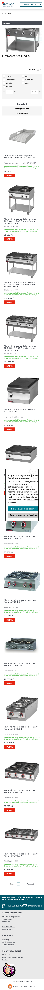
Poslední (30, 884)
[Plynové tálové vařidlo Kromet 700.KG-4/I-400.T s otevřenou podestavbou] (22, 342)
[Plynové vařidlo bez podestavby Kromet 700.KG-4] (22, 596)
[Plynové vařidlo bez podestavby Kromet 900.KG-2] (22, 723)
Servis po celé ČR (8, 942)
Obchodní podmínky (10, 955)
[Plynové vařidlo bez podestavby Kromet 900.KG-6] (22, 850)
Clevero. (16, 986)
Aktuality (5, 939)
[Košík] (36, 4)
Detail (9, 175)
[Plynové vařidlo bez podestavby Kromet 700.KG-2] (22, 532)
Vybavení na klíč (8, 944)
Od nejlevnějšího (22, 109)
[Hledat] (32, 4)
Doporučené (22, 104)
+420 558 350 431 (15, 906)
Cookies (5, 960)
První (12, 884)
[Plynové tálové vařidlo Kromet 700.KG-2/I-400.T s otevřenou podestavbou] (22, 215)
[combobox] (39, 69)
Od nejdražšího (22, 113)
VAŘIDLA (8, 14)
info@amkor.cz (35, 906)
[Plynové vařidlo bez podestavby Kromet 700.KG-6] (22, 659)
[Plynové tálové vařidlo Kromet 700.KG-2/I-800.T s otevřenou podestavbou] (22, 278)
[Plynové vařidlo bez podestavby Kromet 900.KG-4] (22, 786)
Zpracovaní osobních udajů (12, 957)
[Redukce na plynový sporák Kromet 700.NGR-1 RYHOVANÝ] (22, 151)
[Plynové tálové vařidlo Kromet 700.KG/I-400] (22, 405)
